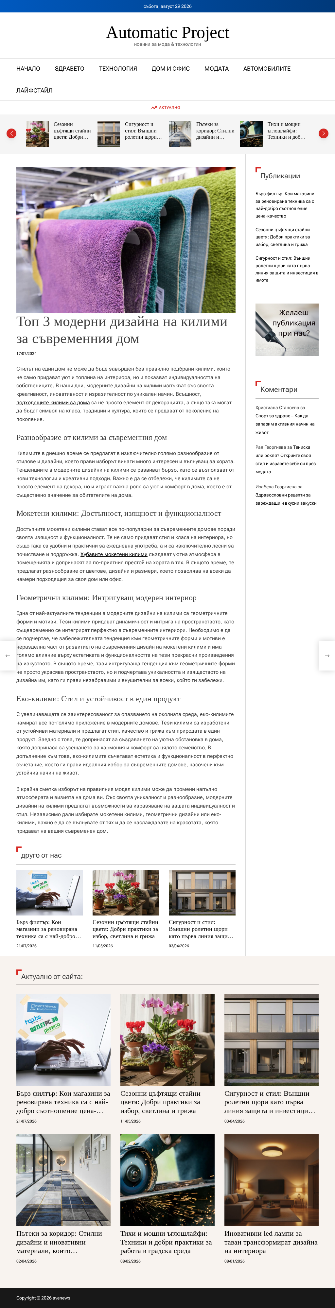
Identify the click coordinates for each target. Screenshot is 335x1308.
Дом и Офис (171, 68)
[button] (11, 133)
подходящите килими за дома (53, 402)
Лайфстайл (34, 90)
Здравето (69, 68)
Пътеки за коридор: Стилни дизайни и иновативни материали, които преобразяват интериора (59, 1246)
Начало (28, 68)
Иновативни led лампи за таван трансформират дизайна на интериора (271, 1242)
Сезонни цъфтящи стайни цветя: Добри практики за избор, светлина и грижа (65, 140)
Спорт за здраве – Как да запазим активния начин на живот (285, 424)
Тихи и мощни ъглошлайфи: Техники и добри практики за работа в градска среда (278, 140)
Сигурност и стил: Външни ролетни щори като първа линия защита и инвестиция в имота (201, 933)
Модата (216, 68)
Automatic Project (167, 32)
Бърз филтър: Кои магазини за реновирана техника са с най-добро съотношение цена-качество (46, 936)
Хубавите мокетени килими (114, 554)
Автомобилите (267, 68)
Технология (118, 68)
